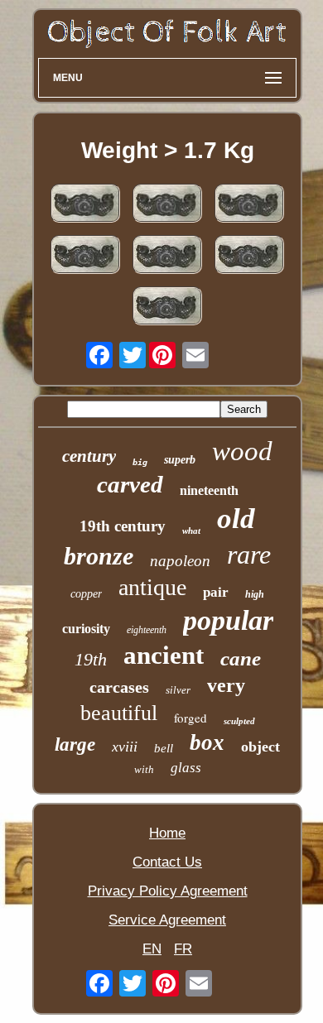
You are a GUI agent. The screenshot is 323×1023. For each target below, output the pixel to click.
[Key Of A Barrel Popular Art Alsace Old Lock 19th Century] (167, 256)
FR (183, 949)
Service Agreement (167, 920)
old (236, 518)
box (207, 742)
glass (186, 768)
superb (179, 460)
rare (249, 554)
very (226, 685)
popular (228, 620)
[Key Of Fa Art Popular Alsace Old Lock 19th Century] (167, 308)
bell (163, 748)
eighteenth (146, 630)
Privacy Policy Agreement (168, 891)
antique (152, 587)
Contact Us (167, 862)
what (191, 531)
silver (178, 690)
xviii (124, 746)
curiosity (86, 629)
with (144, 769)
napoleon (180, 560)
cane (240, 658)
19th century (123, 526)
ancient (163, 655)
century (89, 456)
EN (152, 949)
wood (242, 451)
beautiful (118, 713)
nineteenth (209, 490)
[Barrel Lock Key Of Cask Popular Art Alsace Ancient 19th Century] (85, 205)
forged (190, 717)
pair (216, 592)
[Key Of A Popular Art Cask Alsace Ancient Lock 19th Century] (85, 256)
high (254, 594)
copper (86, 594)
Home (167, 833)
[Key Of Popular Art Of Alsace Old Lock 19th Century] (249, 256)
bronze (98, 555)
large (75, 744)
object (260, 746)
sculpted (239, 721)
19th (91, 659)
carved (130, 484)
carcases (119, 687)
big (140, 462)
